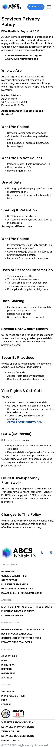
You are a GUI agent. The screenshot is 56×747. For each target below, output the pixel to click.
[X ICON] (42, 552)
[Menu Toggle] (49, 6)
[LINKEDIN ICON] (51, 552)
